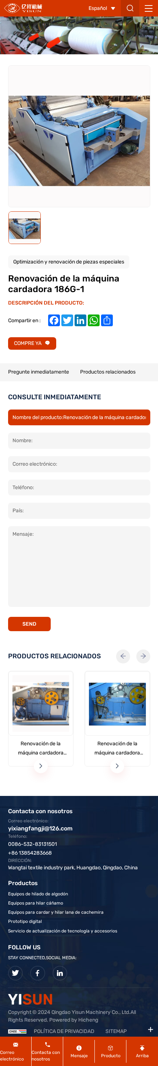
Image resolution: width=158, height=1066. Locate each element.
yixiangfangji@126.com (40, 828)
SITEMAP (116, 1031)
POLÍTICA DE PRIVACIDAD (64, 1031)
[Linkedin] (60, 973)
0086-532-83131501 (32, 844)
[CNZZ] (17, 1031)
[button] (123, 656)
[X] (15, 973)
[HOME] (23, 8)
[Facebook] (37, 973)
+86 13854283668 (30, 853)
